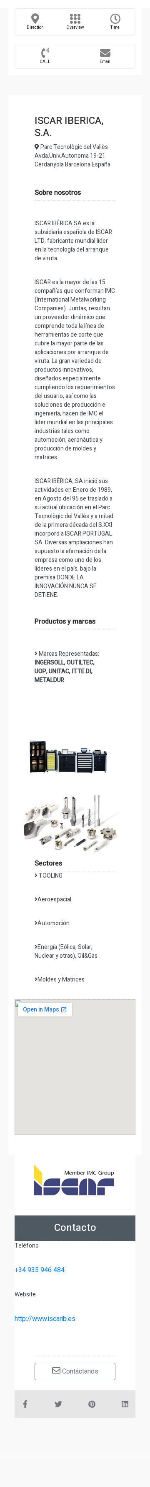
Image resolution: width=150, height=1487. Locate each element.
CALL (45, 62)
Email (105, 62)
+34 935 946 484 (40, 1270)
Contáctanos (79, 1371)
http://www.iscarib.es (45, 1319)
